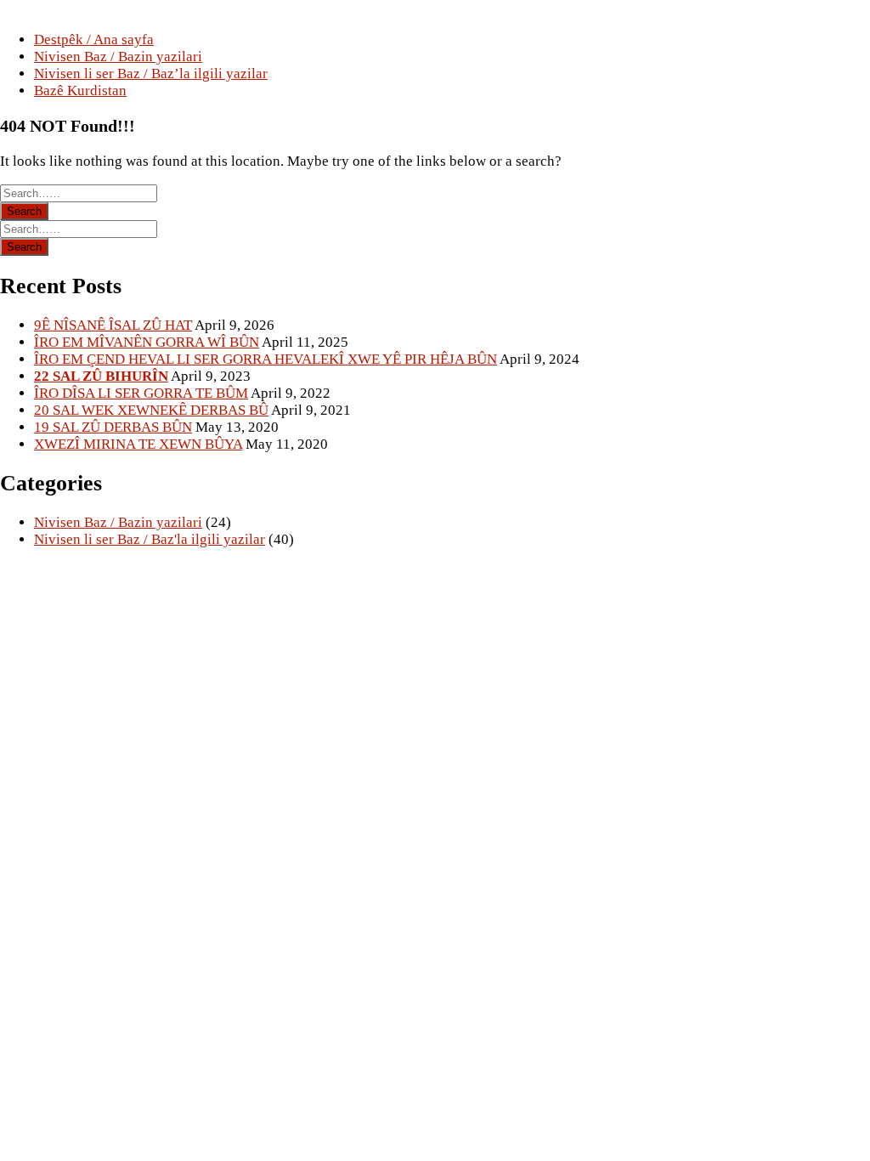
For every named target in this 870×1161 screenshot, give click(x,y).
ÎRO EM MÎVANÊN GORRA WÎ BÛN (146, 342)
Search (24, 211)
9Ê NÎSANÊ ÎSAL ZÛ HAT (113, 325)
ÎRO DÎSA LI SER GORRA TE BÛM (141, 393)
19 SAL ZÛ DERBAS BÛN (113, 427)
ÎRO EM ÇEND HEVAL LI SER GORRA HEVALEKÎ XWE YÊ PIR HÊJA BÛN (265, 359)
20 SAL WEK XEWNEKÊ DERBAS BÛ (151, 410)
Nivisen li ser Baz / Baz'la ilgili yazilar (149, 539)
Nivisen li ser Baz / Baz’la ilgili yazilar (151, 73)
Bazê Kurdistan (80, 90)
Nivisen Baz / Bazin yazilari (118, 56)
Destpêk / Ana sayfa (94, 39)
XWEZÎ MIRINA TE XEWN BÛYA (138, 444)
